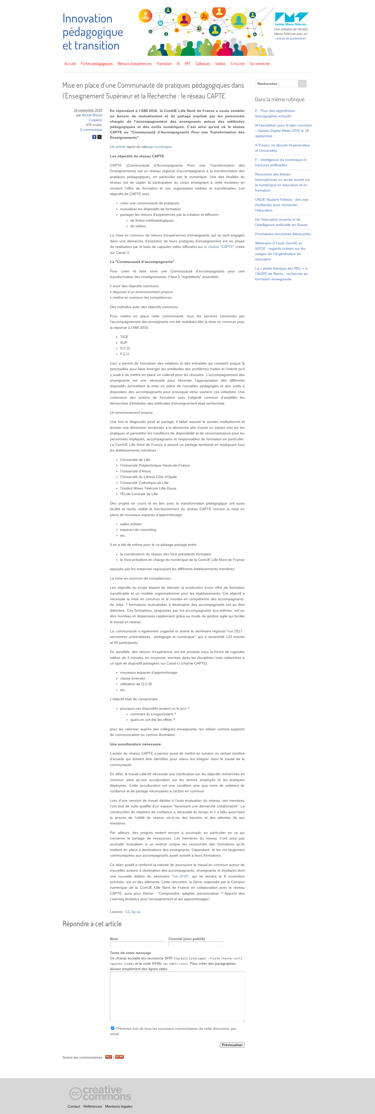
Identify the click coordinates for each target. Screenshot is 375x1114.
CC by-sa (133, 912)
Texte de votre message (130, 953)
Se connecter (260, 63)
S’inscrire (238, 63)
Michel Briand (92, 115)
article (120, 147)
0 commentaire (91, 130)
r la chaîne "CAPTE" (218, 247)
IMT (188, 63)
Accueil (70, 63)
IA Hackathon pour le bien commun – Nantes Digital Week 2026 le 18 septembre (283, 130)
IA (178, 63)
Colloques (203, 63)
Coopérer (95, 120)
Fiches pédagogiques (97, 63)
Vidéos (220, 63)
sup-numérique (159, 147)
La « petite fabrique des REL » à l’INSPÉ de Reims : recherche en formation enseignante (281, 273)
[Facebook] (94, 138)
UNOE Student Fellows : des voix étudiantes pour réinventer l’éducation (281, 204)
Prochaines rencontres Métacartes (283, 234)
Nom (114, 939)
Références (92, 1106)
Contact (74, 1106)
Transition (164, 63)
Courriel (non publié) (187, 939)
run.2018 (180, 876)
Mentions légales (118, 1106)
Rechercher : (268, 84)
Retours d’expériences (135, 63)
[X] (99, 138)
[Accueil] (187, 55)
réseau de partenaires (291, 38)
